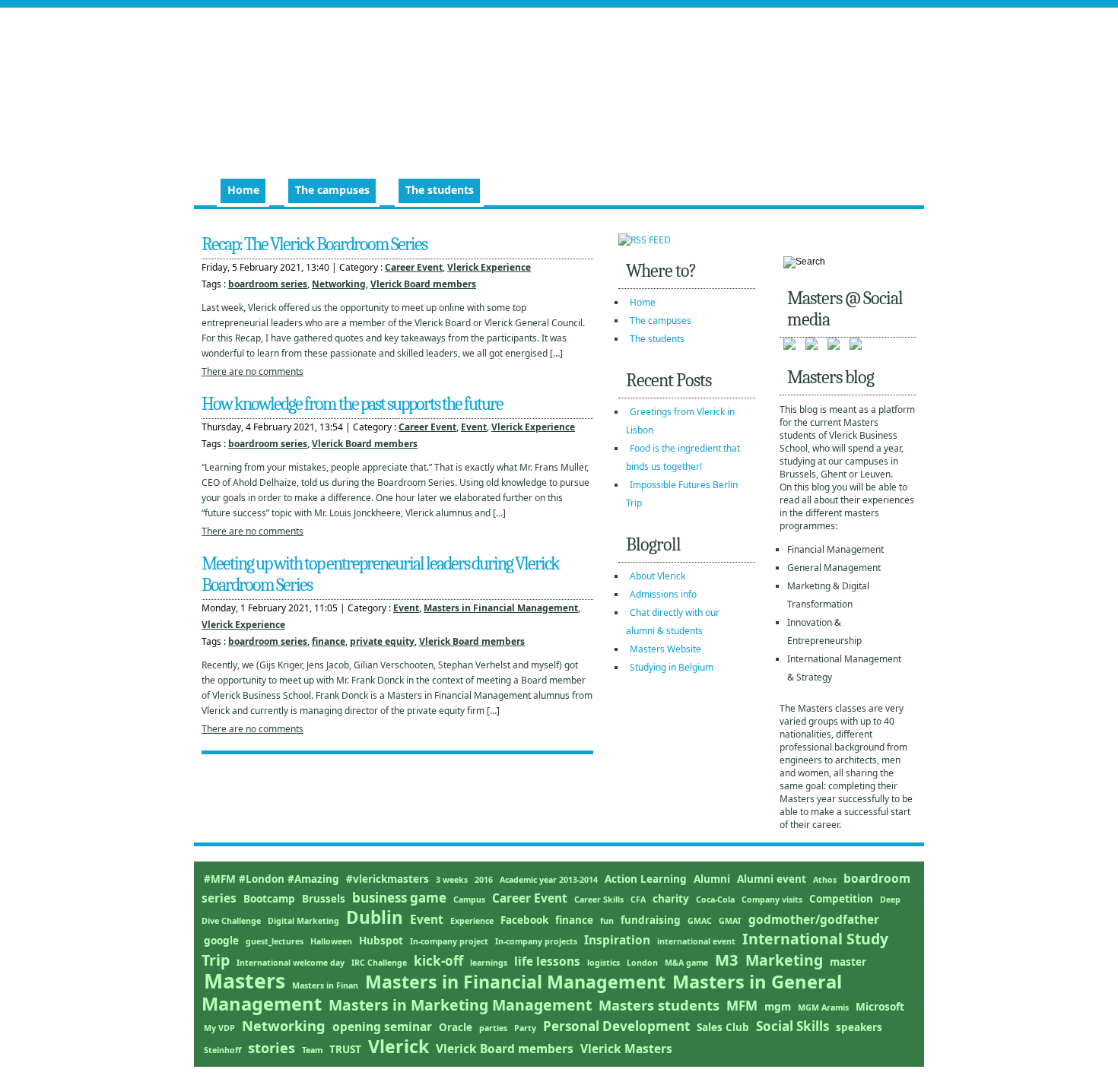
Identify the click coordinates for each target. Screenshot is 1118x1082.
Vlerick (398, 1046)
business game (399, 897)
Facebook (524, 920)
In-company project (449, 941)
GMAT (730, 920)
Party (525, 1028)
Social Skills (792, 1026)
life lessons (547, 961)
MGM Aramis (823, 1007)
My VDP (219, 1028)
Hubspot (381, 940)
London (642, 962)
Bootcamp (269, 899)
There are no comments (252, 371)
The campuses (332, 189)
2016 (484, 879)
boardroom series (267, 284)
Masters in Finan (325, 985)
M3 (726, 959)
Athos (825, 879)
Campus (469, 899)
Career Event (414, 267)
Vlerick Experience (489, 267)
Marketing (784, 960)
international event (696, 941)
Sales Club (723, 1027)
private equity (382, 641)
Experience (472, 920)
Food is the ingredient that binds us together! (683, 457)
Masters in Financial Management (501, 607)
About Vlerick (657, 576)
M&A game (686, 962)
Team (312, 1050)
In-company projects (536, 941)
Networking (339, 284)
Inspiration (617, 939)
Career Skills (599, 899)
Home (243, 189)
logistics (603, 962)
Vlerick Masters (626, 1048)
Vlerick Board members (423, 284)
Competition (841, 899)
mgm (777, 1007)
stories (271, 1047)
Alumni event (771, 879)
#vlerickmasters (387, 879)
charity (671, 899)
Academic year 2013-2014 (549, 879)
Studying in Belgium (671, 667)
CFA (638, 899)
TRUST (345, 1049)
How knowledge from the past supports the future (352, 403)
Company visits (772, 899)
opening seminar (382, 1026)
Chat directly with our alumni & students (672, 621)
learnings (488, 962)
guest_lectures (274, 941)
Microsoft (880, 1007)
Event (474, 426)
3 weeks (452, 879)
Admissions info (663, 594)
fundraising (651, 920)
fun (607, 920)
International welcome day (291, 962)
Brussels (323, 899)
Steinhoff (222, 1050)
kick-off (438, 960)
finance (328, 641)
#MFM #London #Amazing (271, 879)
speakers (859, 1027)
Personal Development (616, 1026)
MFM (742, 1005)
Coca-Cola (715, 899)
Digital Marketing (303, 920)
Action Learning (646, 879)
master (848, 962)
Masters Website (665, 649)
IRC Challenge (379, 962)
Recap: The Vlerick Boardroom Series (314, 244)
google (221, 940)
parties (493, 1028)
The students (439, 189)
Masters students (659, 1004)
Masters (244, 981)
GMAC (700, 920)
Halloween (331, 941)
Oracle (455, 1027)
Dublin (374, 917)
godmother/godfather (813, 919)
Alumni (712, 879)
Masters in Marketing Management (460, 1005)
